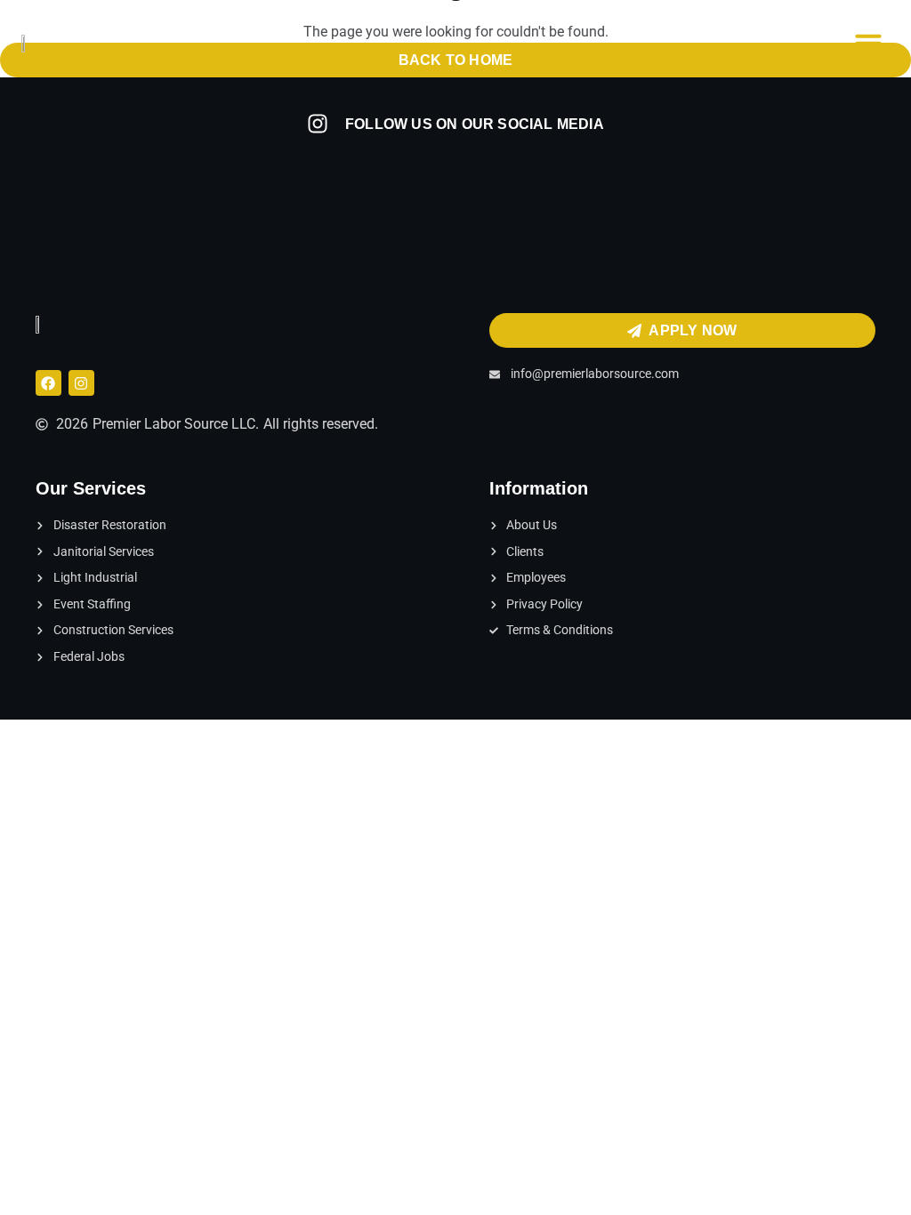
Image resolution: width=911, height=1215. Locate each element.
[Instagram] (81, 383)
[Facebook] (48, 383)
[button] (868, 42)
